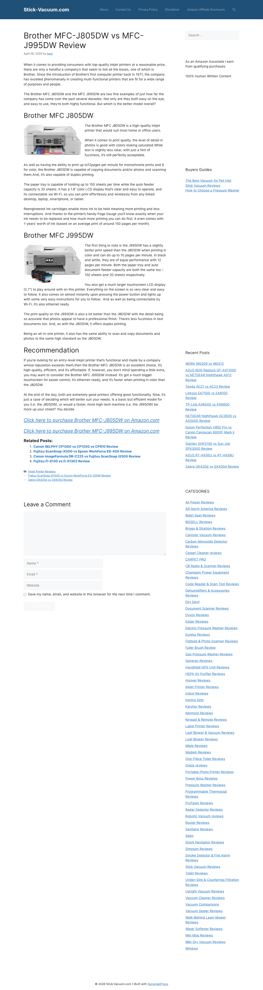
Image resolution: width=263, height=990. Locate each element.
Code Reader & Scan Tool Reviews (212, 584)
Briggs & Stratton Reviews (205, 528)
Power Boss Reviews (201, 778)
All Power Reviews (199, 502)
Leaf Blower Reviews (201, 739)
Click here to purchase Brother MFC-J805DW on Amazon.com (91, 420)
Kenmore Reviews (199, 713)
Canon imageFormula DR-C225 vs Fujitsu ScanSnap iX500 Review (87, 456)
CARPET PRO (195, 559)
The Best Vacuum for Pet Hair (208, 180)
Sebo (189, 836)
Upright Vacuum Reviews (204, 891)
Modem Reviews (198, 752)
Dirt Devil (192, 602)
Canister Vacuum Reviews (205, 535)
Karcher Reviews (198, 706)
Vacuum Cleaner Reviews (205, 898)
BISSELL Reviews (198, 522)
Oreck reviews (196, 765)
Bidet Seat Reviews (200, 515)
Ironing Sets (194, 700)
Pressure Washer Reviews (205, 785)
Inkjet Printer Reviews (42, 471)
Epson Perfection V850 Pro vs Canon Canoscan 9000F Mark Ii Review (209, 432)
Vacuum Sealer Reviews (204, 911)
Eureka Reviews (197, 635)
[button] (234, 9)
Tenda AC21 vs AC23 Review (207, 386)
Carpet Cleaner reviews (203, 553)
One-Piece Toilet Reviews (205, 759)
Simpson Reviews (199, 849)
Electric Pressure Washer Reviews (211, 628)
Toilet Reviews (196, 873)
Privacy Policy (147, 9)
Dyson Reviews (197, 615)
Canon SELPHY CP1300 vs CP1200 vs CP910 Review (76, 446)
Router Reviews (197, 823)
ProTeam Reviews (199, 803)
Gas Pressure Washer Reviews (209, 654)
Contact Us (123, 9)
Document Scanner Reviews (207, 608)
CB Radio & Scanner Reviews (207, 566)
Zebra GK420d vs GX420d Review (50, 479)
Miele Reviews (196, 746)
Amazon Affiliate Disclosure (206, 9)
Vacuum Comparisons (202, 904)
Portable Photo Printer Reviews (209, 772)
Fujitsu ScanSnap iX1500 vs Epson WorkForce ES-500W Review (69, 475)
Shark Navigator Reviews (204, 842)
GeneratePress (158, 984)
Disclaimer (172, 9)
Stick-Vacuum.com (46, 9)
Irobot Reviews (196, 693)
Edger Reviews (196, 621)
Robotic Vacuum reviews (204, 816)
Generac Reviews (198, 661)
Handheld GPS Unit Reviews (207, 667)
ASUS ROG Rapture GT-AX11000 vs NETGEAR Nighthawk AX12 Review (210, 375)
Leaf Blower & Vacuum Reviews (209, 733)
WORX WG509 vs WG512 (204, 364)
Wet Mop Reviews (199, 935)
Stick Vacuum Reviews (202, 186)
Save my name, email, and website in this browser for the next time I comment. (89, 594)
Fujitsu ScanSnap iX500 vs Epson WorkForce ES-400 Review (83, 451)
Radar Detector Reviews (204, 810)
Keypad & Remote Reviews (206, 720)
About (104, 9)
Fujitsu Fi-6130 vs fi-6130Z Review (62, 461)
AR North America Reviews (206, 509)
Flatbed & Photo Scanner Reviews (211, 641)
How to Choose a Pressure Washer (212, 190)
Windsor (191, 948)
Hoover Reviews (197, 680)
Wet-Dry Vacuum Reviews (205, 942)
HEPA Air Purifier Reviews (205, 674)
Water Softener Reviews (204, 929)
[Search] (233, 35)
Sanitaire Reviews (199, 829)
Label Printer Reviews (202, 726)
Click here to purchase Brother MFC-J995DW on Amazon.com (91, 431)
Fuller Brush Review (200, 648)
